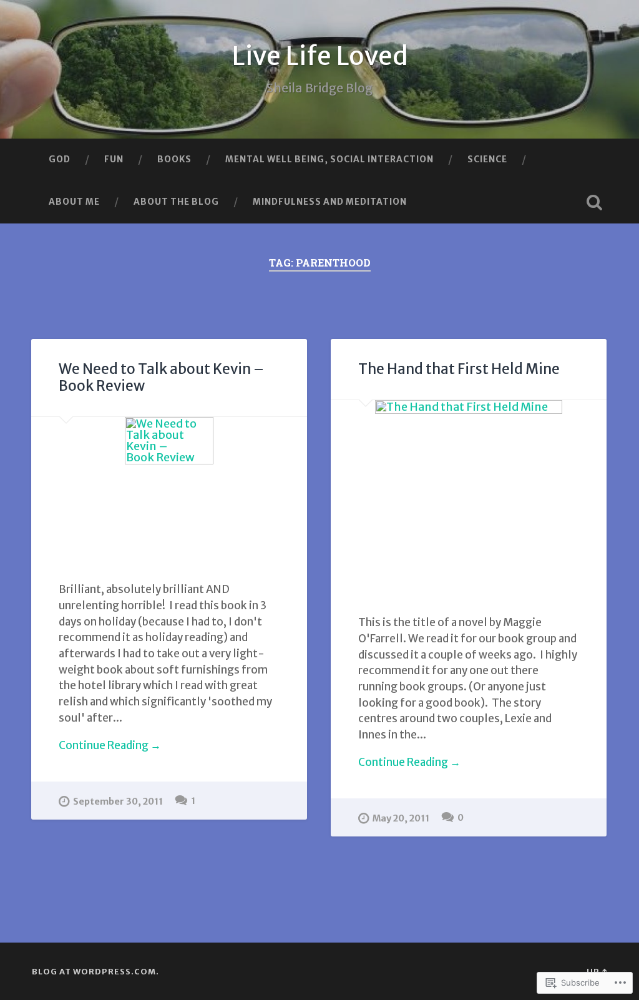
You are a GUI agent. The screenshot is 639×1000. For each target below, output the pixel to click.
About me (74, 201)
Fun (114, 159)
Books (174, 159)
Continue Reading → (110, 745)
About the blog (176, 201)
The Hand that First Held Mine (459, 369)
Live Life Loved (320, 56)
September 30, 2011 (118, 801)
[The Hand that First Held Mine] (469, 493)
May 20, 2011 (401, 818)
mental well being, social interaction (329, 159)
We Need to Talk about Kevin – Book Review (161, 377)
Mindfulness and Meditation (330, 201)
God (60, 159)
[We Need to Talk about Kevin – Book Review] (169, 485)
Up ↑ (597, 971)
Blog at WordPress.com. (95, 971)
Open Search (594, 202)
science (487, 159)
